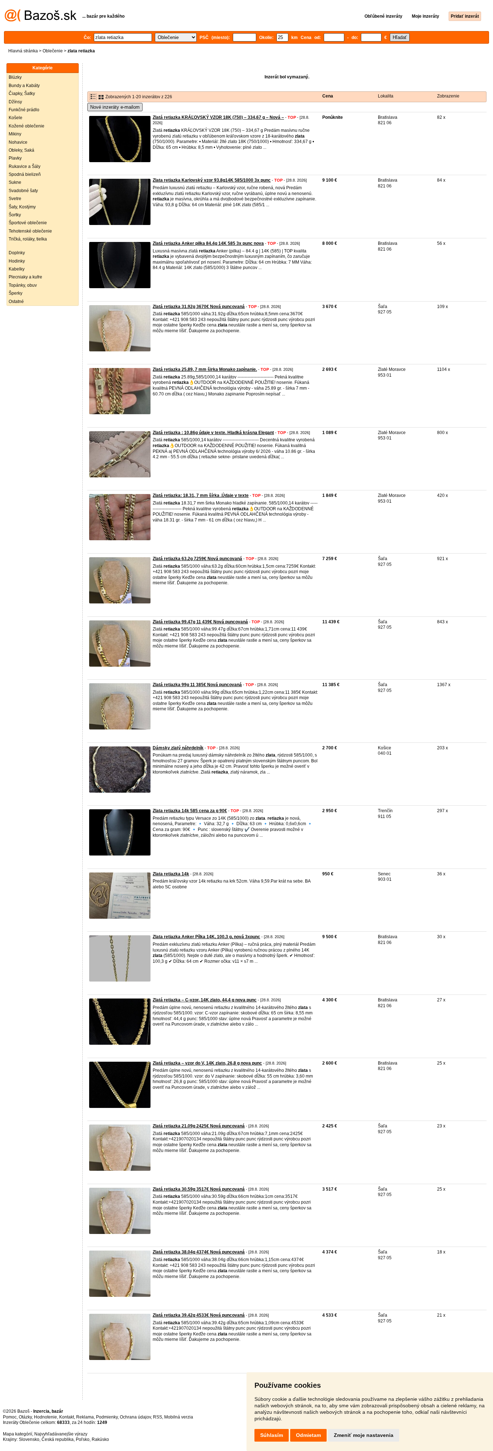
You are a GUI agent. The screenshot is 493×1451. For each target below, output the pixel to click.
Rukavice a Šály (24, 166)
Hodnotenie (45, 1417)
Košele (15, 117)
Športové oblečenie (28, 222)
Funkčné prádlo (24, 109)
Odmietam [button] (308, 1435)
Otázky (25, 1417)
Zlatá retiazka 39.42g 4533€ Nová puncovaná (199, 1315)
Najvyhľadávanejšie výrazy (60, 1434)
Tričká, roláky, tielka (28, 239)
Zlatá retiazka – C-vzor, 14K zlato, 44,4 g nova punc (205, 999)
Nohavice (18, 142)
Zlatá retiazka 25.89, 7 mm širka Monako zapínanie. (205, 369)
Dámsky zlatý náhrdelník (178, 747)
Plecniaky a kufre (25, 277)
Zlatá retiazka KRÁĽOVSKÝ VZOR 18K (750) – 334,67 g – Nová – (218, 117)
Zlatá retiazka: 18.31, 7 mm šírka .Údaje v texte (201, 495)
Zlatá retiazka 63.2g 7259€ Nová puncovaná (197, 558)
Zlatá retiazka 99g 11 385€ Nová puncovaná (197, 684)
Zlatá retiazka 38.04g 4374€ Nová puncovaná (199, 1252)
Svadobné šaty (23, 190)
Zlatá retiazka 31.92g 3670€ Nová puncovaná (199, 306)
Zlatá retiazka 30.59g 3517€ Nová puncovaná (199, 1189)
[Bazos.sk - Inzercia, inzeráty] (41, 20)
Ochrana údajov (135, 1417)
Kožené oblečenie (26, 126)
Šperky (15, 293)
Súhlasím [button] (271, 1435)
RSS (157, 1417)
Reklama (85, 1417)
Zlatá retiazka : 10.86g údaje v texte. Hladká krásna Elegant (213, 432)
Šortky (15, 214)
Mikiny (15, 134)
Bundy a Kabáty (24, 85)
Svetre (15, 198)
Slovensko (29, 1439)
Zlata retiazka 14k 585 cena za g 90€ (190, 810)
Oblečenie (53, 50)
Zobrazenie (448, 96)
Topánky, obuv (23, 285)
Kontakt (66, 1417)
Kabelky (17, 269)
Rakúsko (100, 1439)
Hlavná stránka (23, 50)
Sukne (15, 182)
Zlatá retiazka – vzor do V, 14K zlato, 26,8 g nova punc (207, 1063)
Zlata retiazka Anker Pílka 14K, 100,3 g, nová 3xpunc (206, 936)
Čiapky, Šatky (22, 93)
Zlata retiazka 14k (171, 873)
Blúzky (15, 77)
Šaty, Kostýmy (22, 206)
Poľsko (83, 1439)
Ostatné (16, 301)
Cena (327, 96)
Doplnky (17, 252)
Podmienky (107, 1417)
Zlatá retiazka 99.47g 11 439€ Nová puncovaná (200, 621)
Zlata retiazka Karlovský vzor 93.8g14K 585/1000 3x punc (212, 180)
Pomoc (10, 1417)
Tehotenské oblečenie (30, 231)
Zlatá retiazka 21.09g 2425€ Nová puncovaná (199, 1126)
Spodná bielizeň (25, 174)
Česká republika (58, 1439)
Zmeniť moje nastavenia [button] (363, 1435)
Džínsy (15, 101)
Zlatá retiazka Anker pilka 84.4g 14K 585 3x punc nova (208, 243)
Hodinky (17, 261)
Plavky (15, 158)
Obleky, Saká (21, 150)
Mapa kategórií (17, 1434)
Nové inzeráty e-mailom (115, 107)
